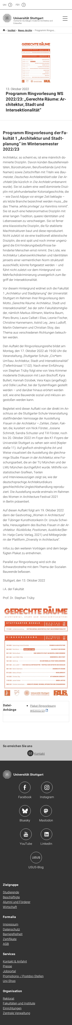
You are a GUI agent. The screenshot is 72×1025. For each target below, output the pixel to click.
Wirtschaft (10, 907)
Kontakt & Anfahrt (15, 961)
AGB (6, 944)
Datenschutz (11, 929)
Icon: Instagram (47, 787)
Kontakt (39, 753)
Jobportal (9, 971)
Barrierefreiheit (12, 934)
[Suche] (61, 5)
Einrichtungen (12, 1008)
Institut (11, 30)
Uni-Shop (9, 981)
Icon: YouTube (26, 834)
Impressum (10, 924)
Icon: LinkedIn (46, 834)
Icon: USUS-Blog (36, 857)
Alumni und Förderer (16, 902)
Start (4, 30)
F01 (18, 4)
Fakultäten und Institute (19, 1003)
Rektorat (8, 998)
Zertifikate (10, 939)
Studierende (11, 892)
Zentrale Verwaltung (16, 1013)
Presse (7, 966)
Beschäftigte (11, 897)
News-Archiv (25, 30)
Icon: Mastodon (46, 811)
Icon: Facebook (25, 787)
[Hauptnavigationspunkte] (65, 18)
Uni (4, 4)
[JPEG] (36, 650)
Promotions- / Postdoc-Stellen (23, 976)
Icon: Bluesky (25, 811)
